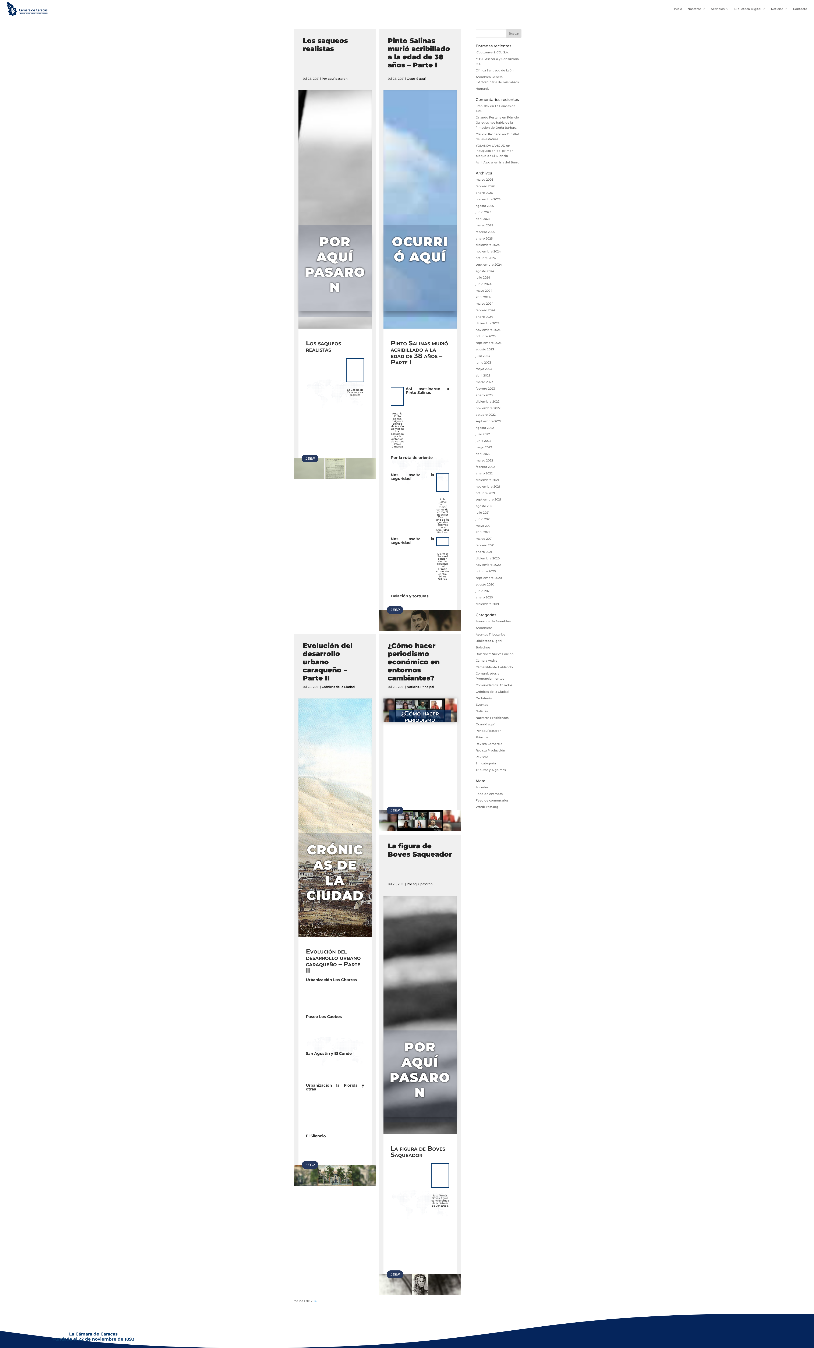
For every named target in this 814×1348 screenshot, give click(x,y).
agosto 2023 (485, 349)
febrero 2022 (485, 467)
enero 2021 (484, 552)
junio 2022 (483, 441)
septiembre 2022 (489, 421)
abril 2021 (483, 532)
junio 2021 (483, 519)
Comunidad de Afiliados (494, 685)
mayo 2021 (483, 526)
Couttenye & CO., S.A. (492, 52)
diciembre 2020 (488, 558)
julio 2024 (483, 277)
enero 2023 (484, 395)
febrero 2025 (485, 232)
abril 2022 (483, 454)
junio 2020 (483, 591)
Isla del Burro (509, 162)
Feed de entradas (489, 794)
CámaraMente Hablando (494, 667)
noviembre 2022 (488, 408)
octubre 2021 (485, 493)
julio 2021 (482, 512)
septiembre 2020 (489, 578)
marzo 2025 (484, 225)
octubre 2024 (486, 258)
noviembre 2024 (488, 251)
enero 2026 (484, 193)
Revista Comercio (489, 744)
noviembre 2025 (488, 199)
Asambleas (484, 628)
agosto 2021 (484, 506)
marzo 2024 (484, 303)
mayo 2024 (484, 291)
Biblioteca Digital (747, 9)
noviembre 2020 (488, 565)
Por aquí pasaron (335, 79)
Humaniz (482, 89)
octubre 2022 (486, 415)
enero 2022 (484, 473)
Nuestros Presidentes (492, 718)
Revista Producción (490, 750)
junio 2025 (483, 212)
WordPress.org (487, 807)
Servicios (718, 9)
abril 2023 (483, 375)
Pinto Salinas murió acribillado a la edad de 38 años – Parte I (419, 52)
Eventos (482, 705)
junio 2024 (483, 284)
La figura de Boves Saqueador (420, 850)
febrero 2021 (485, 545)
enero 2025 (484, 238)
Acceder (482, 787)
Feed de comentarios (492, 800)
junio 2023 (483, 362)
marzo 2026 (484, 179)
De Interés (484, 698)
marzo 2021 (484, 539)
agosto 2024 (485, 271)
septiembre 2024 (489, 264)
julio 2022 (483, 434)
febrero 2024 (485, 310)
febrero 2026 (485, 186)
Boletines (483, 647)
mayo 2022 (484, 447)
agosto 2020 (485, 584)
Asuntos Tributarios (490, 634)
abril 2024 (483, 297)
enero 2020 (484, 597)
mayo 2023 (484, 369)
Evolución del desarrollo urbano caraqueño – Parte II (328, 661)
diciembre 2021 (487, 480)
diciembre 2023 (487, 323)
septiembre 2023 (489, 343)
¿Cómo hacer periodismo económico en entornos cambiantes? (414, 661)
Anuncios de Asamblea (493, 621)
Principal (427, 687)
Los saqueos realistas (325, 44)
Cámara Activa (486, 660)
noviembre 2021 (488, 486)
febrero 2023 (485, 388)
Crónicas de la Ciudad (338, 687)
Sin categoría (486, 763)
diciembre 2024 (488, 245)
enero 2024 (484, 317)
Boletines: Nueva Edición (495, 654)
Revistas (482, 757)
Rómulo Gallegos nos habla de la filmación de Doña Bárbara (497, 123)
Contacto (800, 9)
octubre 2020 (486, 571)
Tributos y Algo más (491, 770)
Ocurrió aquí (416, 79)
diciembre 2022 (487, 401)
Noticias (777, 9)
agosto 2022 (485, 428)
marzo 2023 (484, 382)
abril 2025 (483, 219)
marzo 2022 (484, 460)
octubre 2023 (486, 336)
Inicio (678, 9)
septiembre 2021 (488, 499)
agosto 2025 (485, 206)
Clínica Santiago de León (495, 70)
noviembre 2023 (488, 330)
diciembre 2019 (487, 604)
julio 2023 (483, 356)
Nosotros (694, 9)
